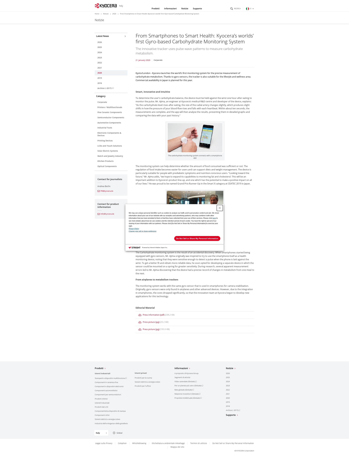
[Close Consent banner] (220, 208)
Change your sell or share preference (142, 231)
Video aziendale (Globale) (184, 381)
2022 (99, 62)
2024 (99, 52)
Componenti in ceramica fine (106, 382)
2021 (99, 67)
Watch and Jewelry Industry (110, 156)
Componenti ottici (102, 415)
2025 (99, 47)
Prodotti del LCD (101, 407)
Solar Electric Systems (107, 151)
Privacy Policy (134, 229)
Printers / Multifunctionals (109, 107)
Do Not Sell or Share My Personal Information (233, 443)
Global (119, 433)
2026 (99, 42)
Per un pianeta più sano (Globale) (187, 385)
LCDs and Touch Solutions (109, 145)
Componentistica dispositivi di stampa (110, 411)
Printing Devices (105, 140)
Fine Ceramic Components (109, 112)
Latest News (102, 36)
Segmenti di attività (182, 377)
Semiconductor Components (110, 117)
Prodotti (156, 8)
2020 (114, 14)
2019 (99, 78)
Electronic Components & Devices (109, 134)
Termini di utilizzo (198, 443)
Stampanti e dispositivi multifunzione (110, 378)
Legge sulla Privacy (103, 443)
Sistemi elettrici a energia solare (107, 419)
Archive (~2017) (104, 88)
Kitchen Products (105, 161)
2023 (99, 57)
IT (250, 8)
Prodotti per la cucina (143, 378)
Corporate (102, 102)
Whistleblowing (139, 443)
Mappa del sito (177, 447)
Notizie (184, 8)
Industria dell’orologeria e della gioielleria (111, 423)
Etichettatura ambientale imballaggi (168, 443)
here (214, 218)
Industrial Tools (104, 127)
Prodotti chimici (101, 399)
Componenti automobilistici (106, 390)
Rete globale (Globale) (183, 390)
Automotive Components (109, 122)
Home (97, 14)
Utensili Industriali (102, 403)
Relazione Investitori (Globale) (186, 394)
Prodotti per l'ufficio (143, 386)
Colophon (122, 443)
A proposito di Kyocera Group (186, 373)
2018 (99, 83)
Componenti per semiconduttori (108, 394)
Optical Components (107, 166)
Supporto (197, 8)
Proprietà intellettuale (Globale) (187, 398)
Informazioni (170, 8)
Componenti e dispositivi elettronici (109, 386)
